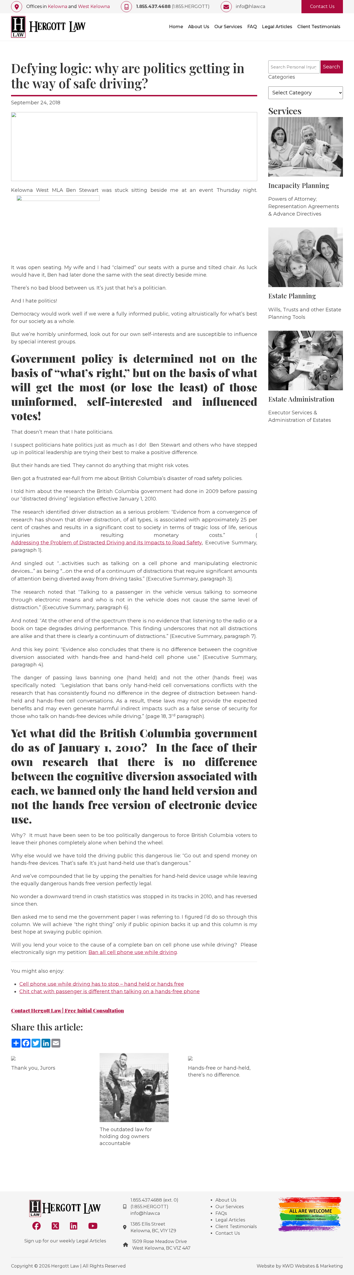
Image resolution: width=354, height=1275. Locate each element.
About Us (198, 26)
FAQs (221, 1213)
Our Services (228, 26)
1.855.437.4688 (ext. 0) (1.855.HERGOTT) (154, 1203)
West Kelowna (94, 6)
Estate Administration (301, 398)
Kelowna (57, 6)
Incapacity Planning (298, 185)
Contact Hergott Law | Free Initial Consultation (67, 1010)
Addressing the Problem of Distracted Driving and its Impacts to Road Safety (106, 543)
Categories (281, 77)
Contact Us (322, 6)
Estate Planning (292, 295)
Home (176, 26)
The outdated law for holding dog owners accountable (126, 1136)
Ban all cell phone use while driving (132, 952)
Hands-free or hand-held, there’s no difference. (219, 1071)
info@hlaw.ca (250, 6)
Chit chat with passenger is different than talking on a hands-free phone (109, 991)
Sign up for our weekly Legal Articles (65, 1241)
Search (331, 67)
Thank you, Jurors (33, 1068)
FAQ (252, 26)
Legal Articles (277, 26)
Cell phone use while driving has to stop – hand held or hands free (101, 984)
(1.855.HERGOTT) (173, 6)
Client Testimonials (318, 26)
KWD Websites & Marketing (312, 1266)
